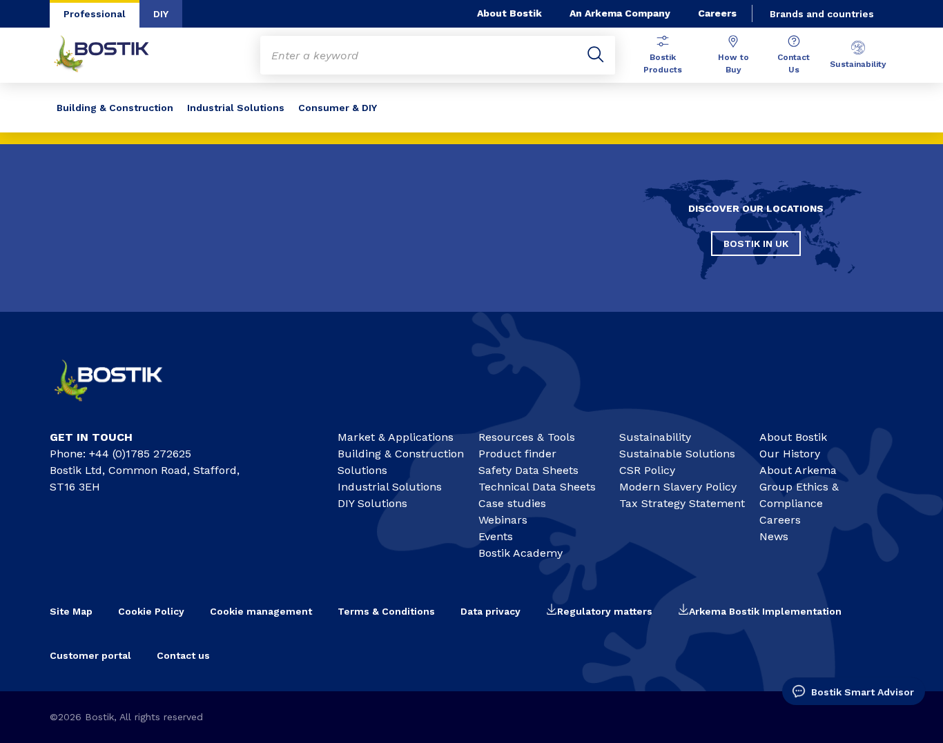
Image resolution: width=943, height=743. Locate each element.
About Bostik (509, 13)
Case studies (512, 503)
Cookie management (261, 611)
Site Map (71, 611)
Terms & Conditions (386, 611)
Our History (789, 453)
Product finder (517, 453)
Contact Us (793, 63)
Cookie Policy (151, 611)
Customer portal (90, 655)
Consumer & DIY (337, 107)
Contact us (183, 655)
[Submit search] (595, 55)
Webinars (502, 519)
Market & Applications (396, 437)
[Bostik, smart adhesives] (120, 406)
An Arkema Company (620, 13)
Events (495, 536)
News (773, 536)
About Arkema (798, 470)
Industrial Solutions (235, 107)
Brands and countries (822, 13)
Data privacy (490, 611)
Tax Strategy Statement (682, 503)
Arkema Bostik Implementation (765, 611)
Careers (717, 13)
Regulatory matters (604, 611)
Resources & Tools (526, 437)
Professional (95, 13)
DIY (160, 13)
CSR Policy (647, 470)
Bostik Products (662, 63)
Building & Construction (115, 107)
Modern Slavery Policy (678, 486)
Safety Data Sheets (528, 470)
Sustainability (858, 64)
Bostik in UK (755, 243)
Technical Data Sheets (537, 486)
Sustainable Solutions (677, 453)
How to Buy (733, 63)
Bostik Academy (520, 552)
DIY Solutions (372, 503)
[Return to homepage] (112, 55)
